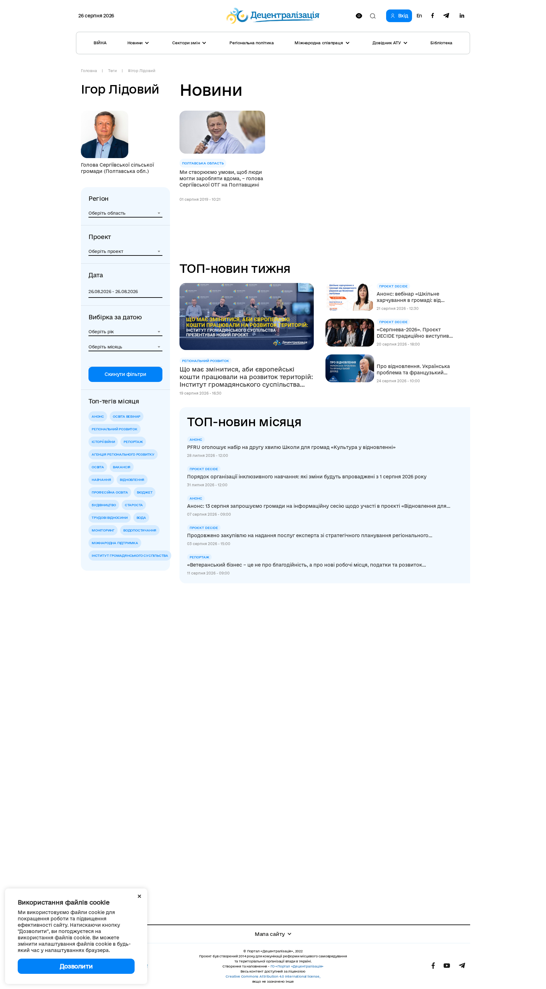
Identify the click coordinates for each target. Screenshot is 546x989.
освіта (98, 467)
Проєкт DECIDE (393, 286)
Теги (112, 71)
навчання (101, 480)
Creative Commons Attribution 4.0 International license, (273, 976)
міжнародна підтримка (115, 543)
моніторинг (103, 530)
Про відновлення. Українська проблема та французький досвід (413, 370)
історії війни (103, 442)
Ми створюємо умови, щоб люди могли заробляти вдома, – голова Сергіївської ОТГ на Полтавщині (221, 178)
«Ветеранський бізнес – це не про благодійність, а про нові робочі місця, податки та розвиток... (306, 565)
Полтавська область (203, 163)
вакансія (121, 467)
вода (141, 517)
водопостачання (139, 530)
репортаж (133, 442)
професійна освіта (110, 492)
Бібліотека (441, 42)
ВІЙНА (100, 42)
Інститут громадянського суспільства (130, 555)
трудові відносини (110, 517)
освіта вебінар (126, 416)
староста (134, 505)
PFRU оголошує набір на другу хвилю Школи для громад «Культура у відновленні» (291, 447)
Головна (89, 71)
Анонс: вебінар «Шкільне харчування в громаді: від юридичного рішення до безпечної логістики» (409, 297)
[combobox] (125, 213)
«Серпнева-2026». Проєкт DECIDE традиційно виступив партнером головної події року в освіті (413, 333)
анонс (98, 416)
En (419, 15)
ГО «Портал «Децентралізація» (297, 966)
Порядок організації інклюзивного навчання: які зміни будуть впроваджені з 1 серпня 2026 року (307, 476)
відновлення (132, 480)
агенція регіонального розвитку (123, 454)
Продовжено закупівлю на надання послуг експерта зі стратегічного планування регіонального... (309, 535)
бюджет (145, 492)
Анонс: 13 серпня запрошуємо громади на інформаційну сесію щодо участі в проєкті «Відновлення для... (318, 506)
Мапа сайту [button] (270, 934)
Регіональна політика (251, 42)
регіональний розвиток (114, 429)
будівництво (104, 505)
